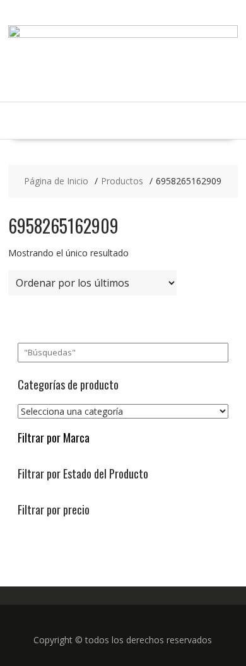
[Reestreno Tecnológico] (123, 34)
